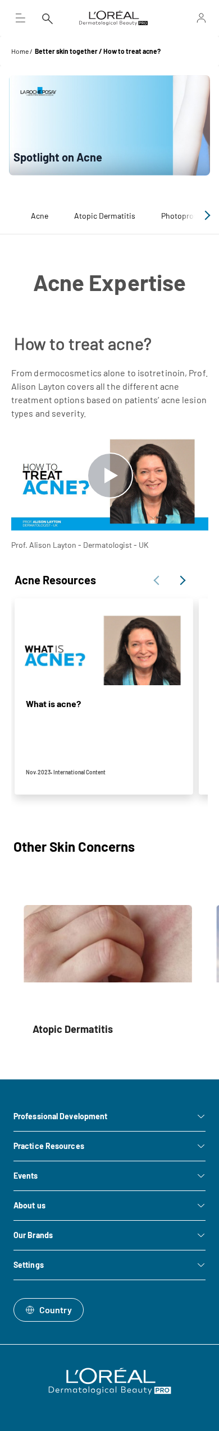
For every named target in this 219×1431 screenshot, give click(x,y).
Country (55, 1309)
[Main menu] (20, 18)
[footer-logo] (110, 1381)
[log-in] (189, 18)
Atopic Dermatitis (104, 215)
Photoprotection (189, 215)
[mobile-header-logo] (113, 18)
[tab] (39, 215)
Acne (39, 215)
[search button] (47, 18)
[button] (205, 215)
